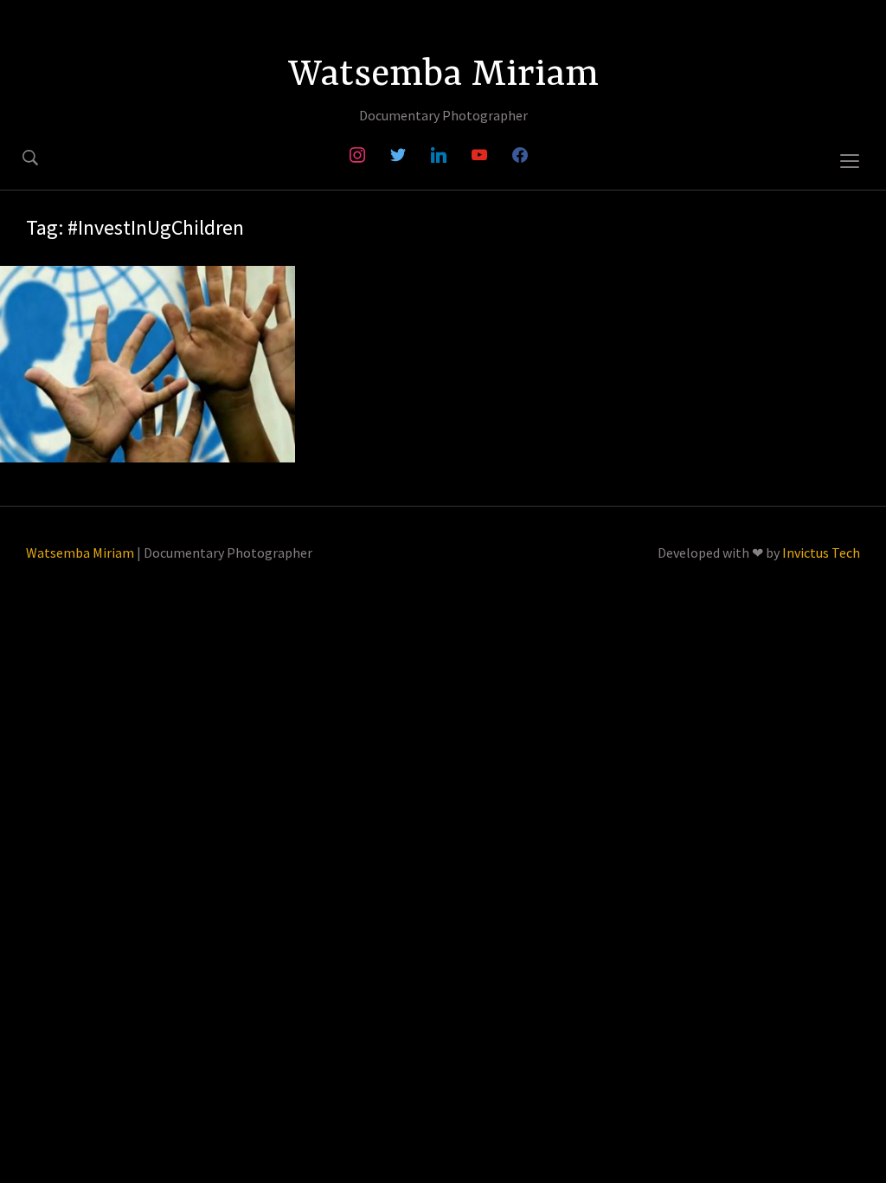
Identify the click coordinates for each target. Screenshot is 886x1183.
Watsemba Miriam (443, 75)
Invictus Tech (821, 552)
